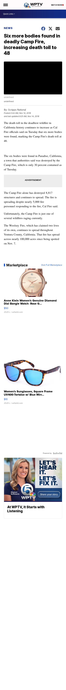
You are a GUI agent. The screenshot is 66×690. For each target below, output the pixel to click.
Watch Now (56, 5)
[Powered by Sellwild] (57, 453)
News (8, 28)
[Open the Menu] (5, 5)
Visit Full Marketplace (51, 265)
